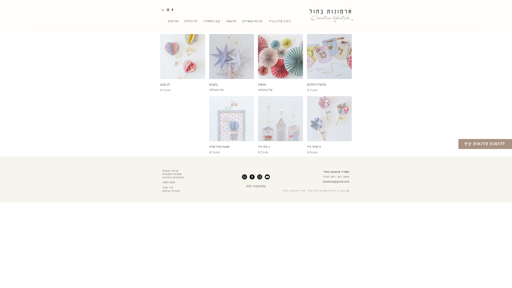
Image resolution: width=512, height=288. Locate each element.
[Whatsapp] (244, 176)
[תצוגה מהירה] (329, 56)
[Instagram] (168, 9)
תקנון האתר (168, 182)
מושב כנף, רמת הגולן (336, 176)
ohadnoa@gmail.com (336, 181)
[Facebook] (172, 9)
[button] (162, 9)
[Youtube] (267, 176)
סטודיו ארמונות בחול (336, 172)
